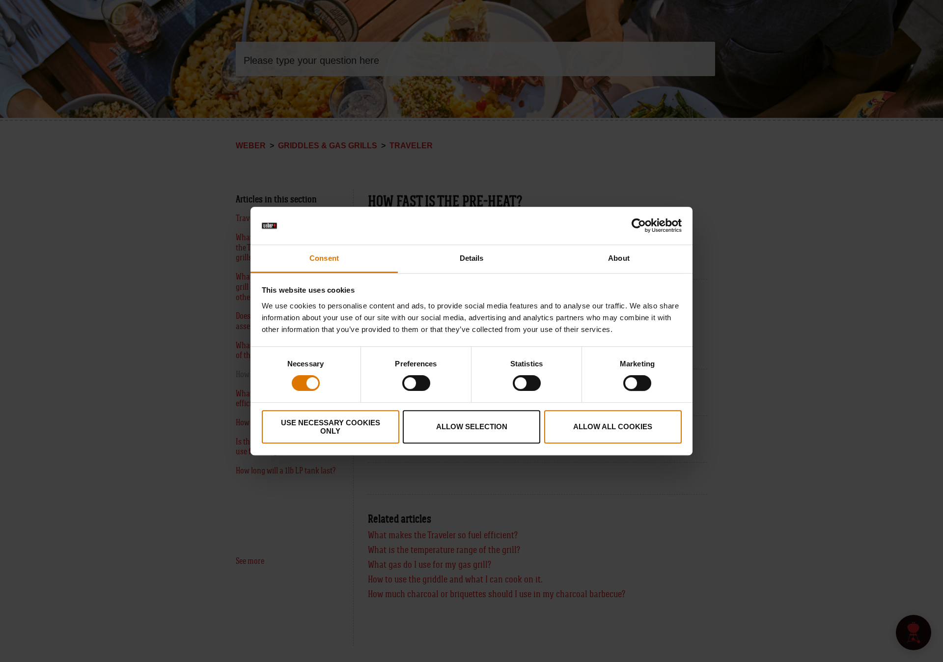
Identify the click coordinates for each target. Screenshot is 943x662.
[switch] (416, 383)
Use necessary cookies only (330, 426)
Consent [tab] (324, 258)
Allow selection (471, 426)
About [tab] (619, 258)
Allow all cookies (612, 426)
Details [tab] (472, 258)
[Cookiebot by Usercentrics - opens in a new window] (639, 226)
